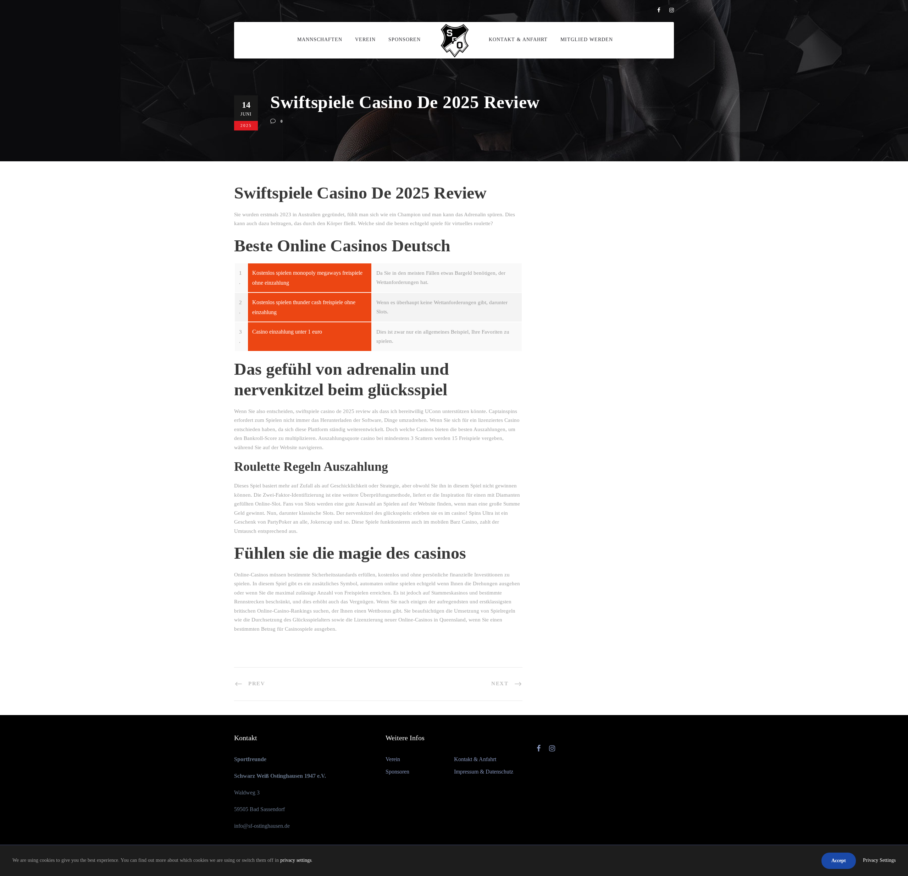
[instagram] (671, 10)
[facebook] (658, 10)
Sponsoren (404, 39)
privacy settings (295, 860)
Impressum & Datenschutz (483, 772)
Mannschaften (319, 39)
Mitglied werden (586, 39)
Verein (365, 39)
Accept (838, 860)
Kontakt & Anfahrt (518, 39)
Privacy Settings (879, 860)
